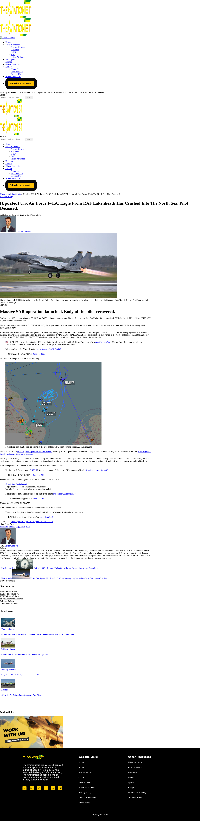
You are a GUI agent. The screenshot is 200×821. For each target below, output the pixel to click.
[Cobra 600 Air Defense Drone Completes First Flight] (8, 687)
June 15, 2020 (39, 354)
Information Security (137, 792)
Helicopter (132, 772)
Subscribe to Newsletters (21, 83)
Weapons (132, 787)
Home (81, 762)
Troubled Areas (135, 797)
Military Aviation (8, 669)
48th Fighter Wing (19, 521)
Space (131, 782)
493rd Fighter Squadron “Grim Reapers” (34, 451)
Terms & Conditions (87, 797)
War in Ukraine (8, 629)
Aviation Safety (6, 196)
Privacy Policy (85, 792)
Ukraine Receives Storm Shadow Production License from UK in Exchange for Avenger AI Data (37, 634)
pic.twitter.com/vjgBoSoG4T (48, 349)
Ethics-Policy (84, 802)
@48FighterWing (102, 342)
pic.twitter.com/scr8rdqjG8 (96, 470)
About (81, 767)
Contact (82, 777)
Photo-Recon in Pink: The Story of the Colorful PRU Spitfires (24, 654)
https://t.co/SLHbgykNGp (64, 494)
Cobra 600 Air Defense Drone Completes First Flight (21, 695)
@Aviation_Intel (12, 484)
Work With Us (85, 782)
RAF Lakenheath (45, 521)
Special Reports (86, 772)
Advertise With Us (87, 787)
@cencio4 (24, 484)
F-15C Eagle (32, 521)
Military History (8, 649)
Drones (4, 690)
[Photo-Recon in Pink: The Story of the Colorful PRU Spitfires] (8, 647)
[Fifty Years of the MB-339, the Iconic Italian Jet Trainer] (8, 667)
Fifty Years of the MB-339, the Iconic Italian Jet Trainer (22, 675)
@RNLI (33, 470)
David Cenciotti (25, 232)
